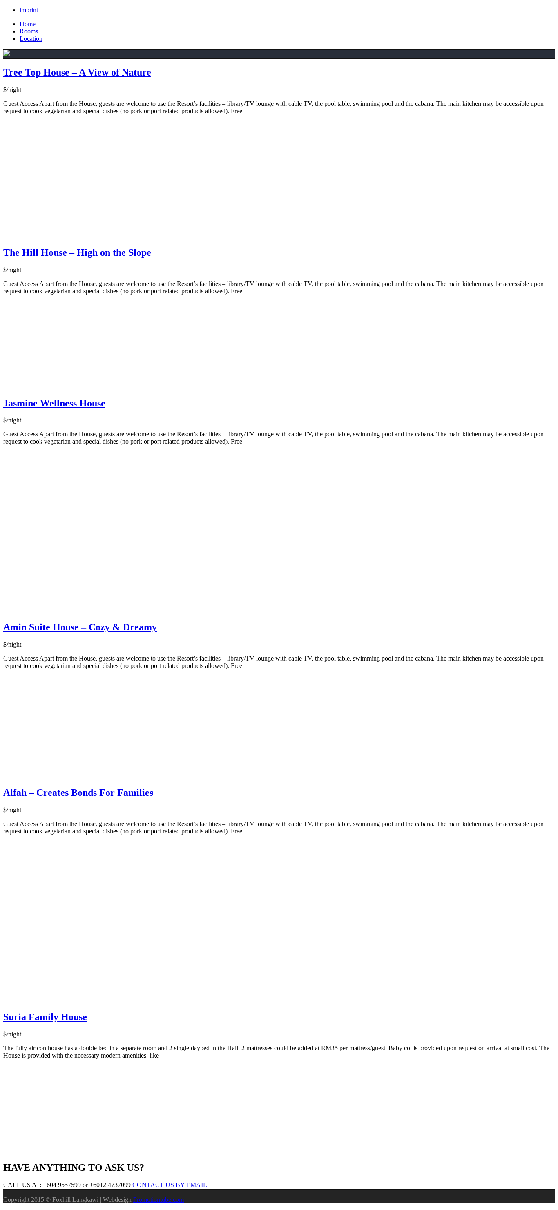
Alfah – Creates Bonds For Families (78, 792)
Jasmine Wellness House (54, 403)
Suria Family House (45, 1016)
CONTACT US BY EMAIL (169, 1184)
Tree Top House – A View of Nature (77, 72)
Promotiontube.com (158, 1199)
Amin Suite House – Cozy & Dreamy (80, 627)
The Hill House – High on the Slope (77, 252)
